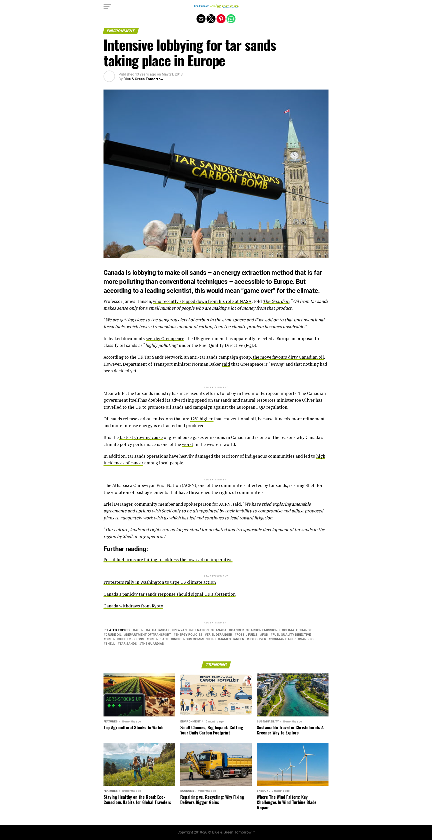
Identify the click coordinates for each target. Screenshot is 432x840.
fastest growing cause (141, 437)
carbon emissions (264, 630)
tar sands (128, 643)
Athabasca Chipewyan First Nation (178, 630)
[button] (107, 6)
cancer (237, 630)
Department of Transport (148, 634)
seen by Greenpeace (165, 338)
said (226, 364)
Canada (219, 630)
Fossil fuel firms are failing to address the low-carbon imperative (168, 559)
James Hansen (232, 639)
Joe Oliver (257, 639)
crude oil (114, 634)
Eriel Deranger (219, 634)
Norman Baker (283, 639)
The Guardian (152, 643)
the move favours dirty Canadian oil (288, 357)
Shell (110, 643)
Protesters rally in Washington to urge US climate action (160, 582)
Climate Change (298, 630)
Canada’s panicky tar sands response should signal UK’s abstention (170, 594)
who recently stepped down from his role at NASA (202, 301)
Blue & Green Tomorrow (143, 79)
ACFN (139, 630)
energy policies (189, 634)
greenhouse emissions (125, 639)
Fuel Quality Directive (291, 634)
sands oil (308, 639)
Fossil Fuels (247, 634)
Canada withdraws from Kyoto (133, 606)
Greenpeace (158, 639)
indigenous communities (194, 639)
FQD (265, 634)
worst (187, 444)
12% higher (202, 419)
